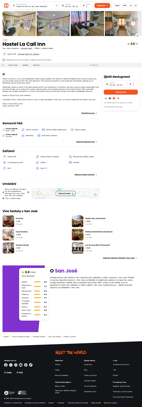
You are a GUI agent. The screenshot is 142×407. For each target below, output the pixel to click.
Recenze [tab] (36, 65)
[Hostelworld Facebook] (5, 365)
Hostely (57, 364)
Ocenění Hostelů (90, 381)
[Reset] (56, 5)
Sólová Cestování (90, 386)
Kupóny (51, 403)
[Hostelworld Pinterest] (25, 365)
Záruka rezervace (90, 375)
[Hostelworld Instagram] (15, 365)
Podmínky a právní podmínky (35, 403)
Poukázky (60, 403)
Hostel (5, 40)
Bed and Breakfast (61, 375)
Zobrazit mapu (26, 48)
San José (6, 48)
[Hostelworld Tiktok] (30, 365)
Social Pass (88, 364)
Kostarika (15, 48)
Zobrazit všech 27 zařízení (28, 54)
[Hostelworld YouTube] (20, 365)
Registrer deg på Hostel (121, 386)
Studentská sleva (90, 391)
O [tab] (3, 65)
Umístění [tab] (25, 65)
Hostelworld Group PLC (121, 364)
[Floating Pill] (133, 23)
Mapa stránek (96, 403)
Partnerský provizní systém (122, 391)
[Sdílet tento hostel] (137, 36)
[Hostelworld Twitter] (10, 365)
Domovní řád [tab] (13, 65)
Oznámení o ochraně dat (13, 403)
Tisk (114, 370)
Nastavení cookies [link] (110, 403)
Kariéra (115, 375)
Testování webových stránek (78, 403)
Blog (85, 370)
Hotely (57, 370)
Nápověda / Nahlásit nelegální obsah (65, 391)
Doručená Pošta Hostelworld (123, 397)
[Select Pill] (131, 5)
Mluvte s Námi (60, 386)
